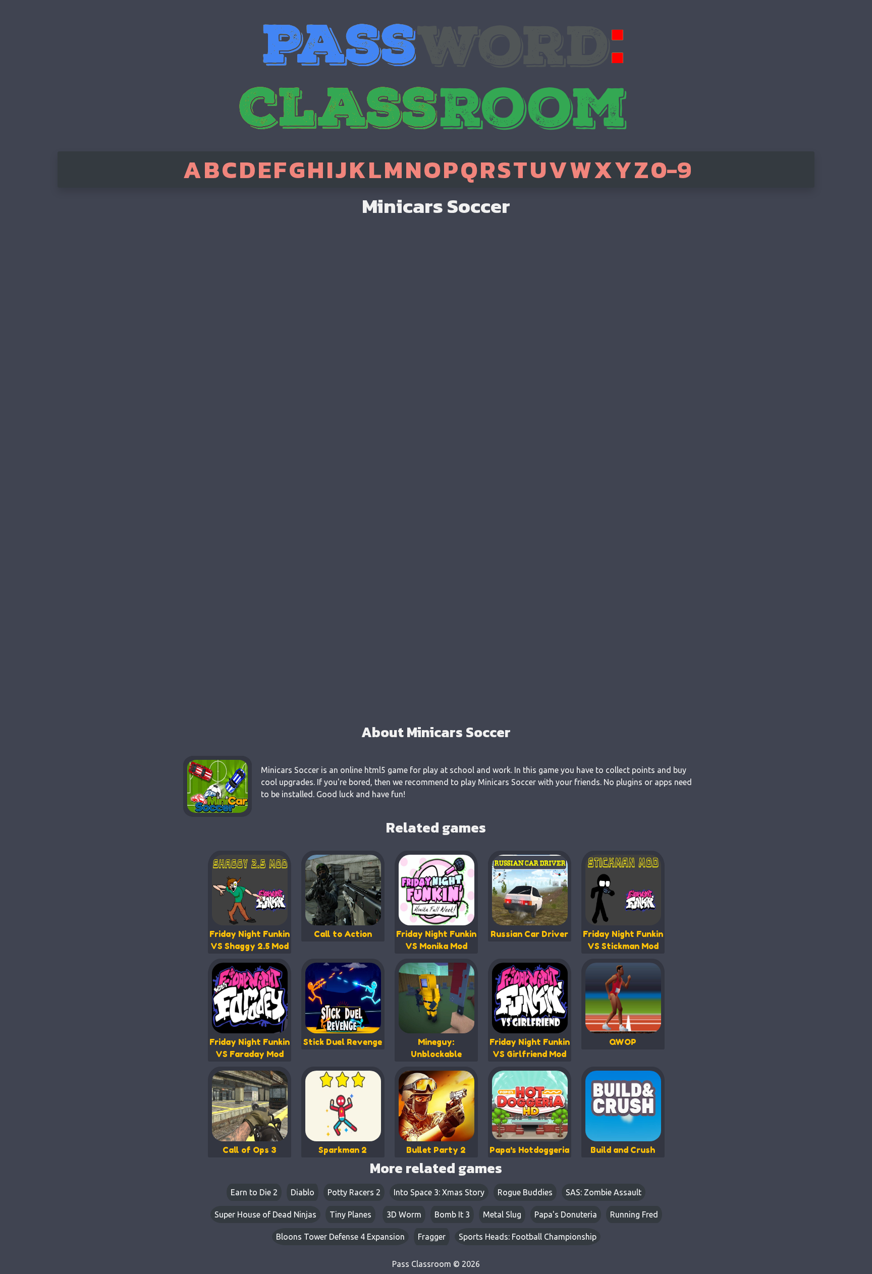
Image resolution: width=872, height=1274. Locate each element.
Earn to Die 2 (254, 1192)
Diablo (302, 1192)
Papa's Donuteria (565, 1214)
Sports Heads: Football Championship (527, 1236)
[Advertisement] (99, 348)
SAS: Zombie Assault (603, 1192)
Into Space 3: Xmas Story (439, 1192)
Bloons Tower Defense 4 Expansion (340, 1236)
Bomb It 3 (452, 1214)
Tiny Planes (350, 1214)
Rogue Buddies (525, 1192)
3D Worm (404, 1214)
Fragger (432, 1236)
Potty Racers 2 (354, 1192)
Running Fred (634, 1214)
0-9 (671, 169)
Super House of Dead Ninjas (265, 1214)
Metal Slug (502, 1214)
